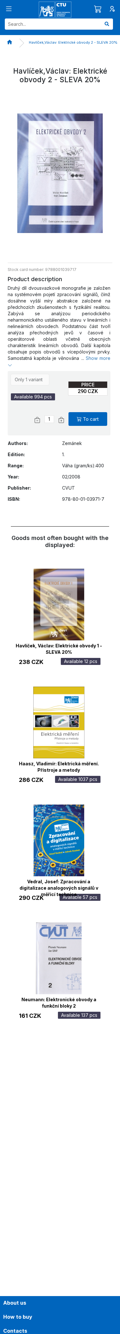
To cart (91, 419)
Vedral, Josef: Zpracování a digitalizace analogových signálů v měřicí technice (59, 884)
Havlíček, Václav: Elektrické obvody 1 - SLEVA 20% (59, 648)
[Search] (107, 24)
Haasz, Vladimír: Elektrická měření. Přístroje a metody (59, 766)
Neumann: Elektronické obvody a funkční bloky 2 (58, 1002)
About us (14, 1303)
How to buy (17, 1317)
